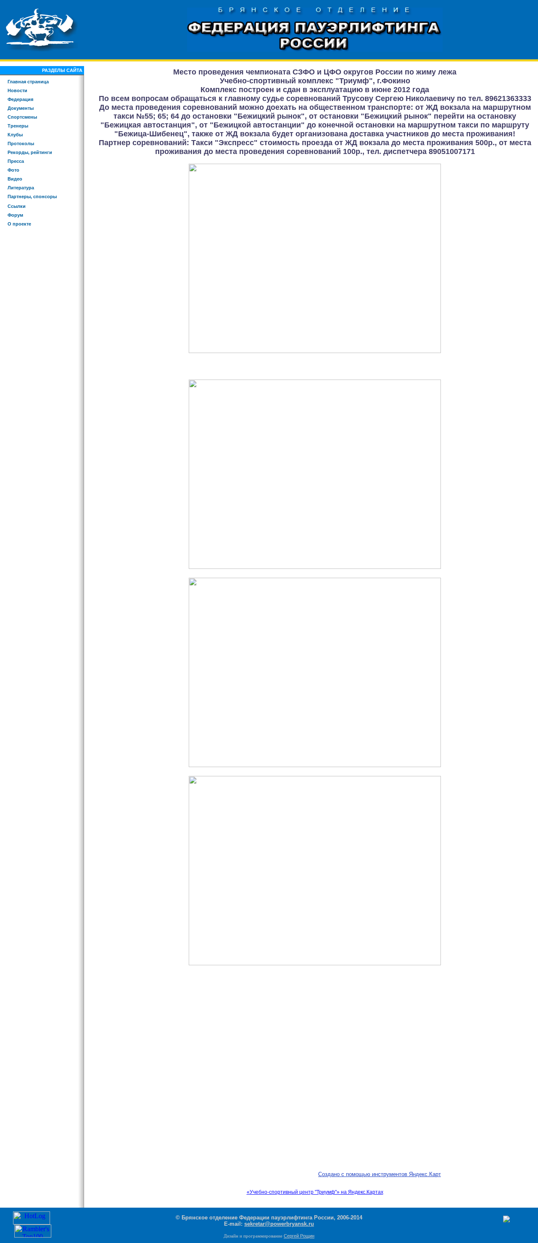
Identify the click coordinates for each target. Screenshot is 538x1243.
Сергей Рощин (299, 1235)
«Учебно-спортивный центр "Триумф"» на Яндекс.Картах (315, 1192)
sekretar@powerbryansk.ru (279, 1224)
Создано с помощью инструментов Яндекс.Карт (379, 1174)
